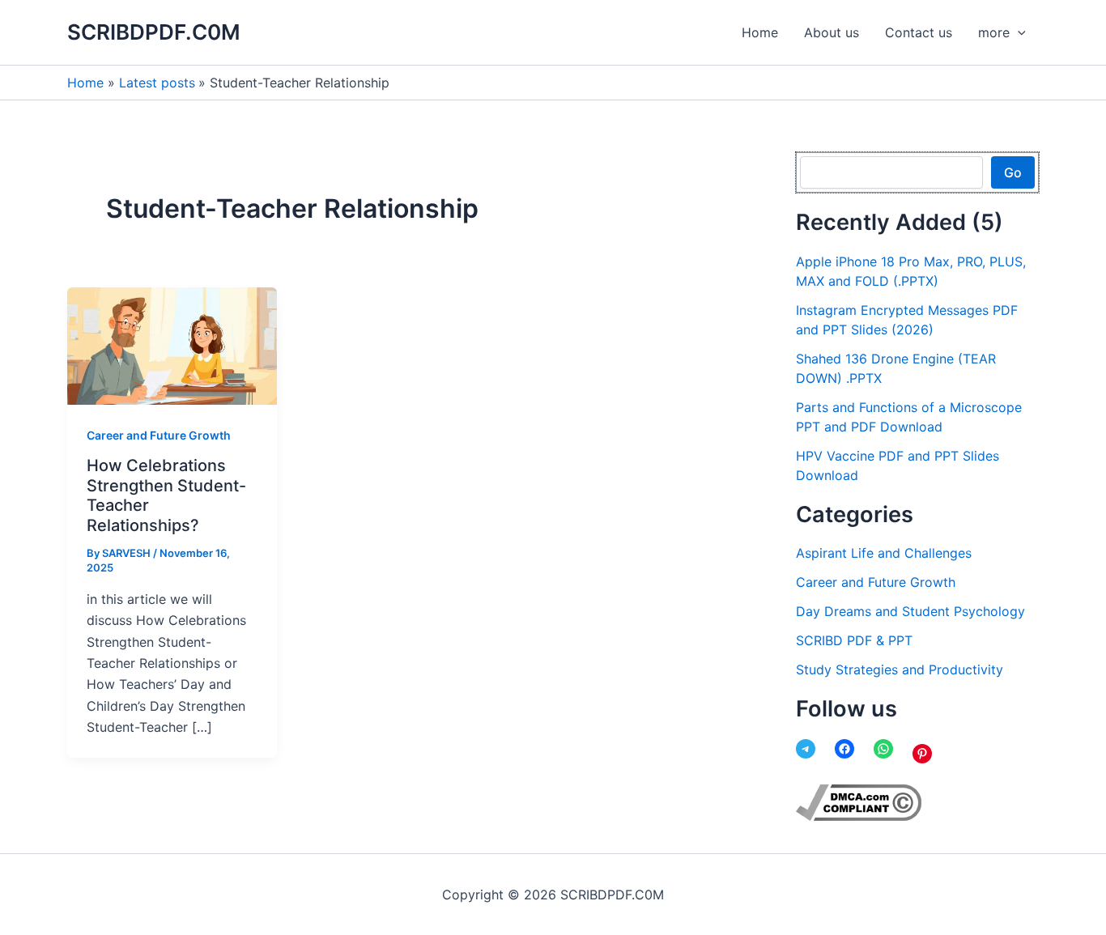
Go (1013, 172)
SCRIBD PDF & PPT (854, 640)
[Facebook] (844, 749)
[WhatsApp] (883, 749)
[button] (1018, 32)
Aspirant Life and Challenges (884, 553)
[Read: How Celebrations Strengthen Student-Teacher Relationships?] (172, 345)
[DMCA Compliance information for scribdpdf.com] (858, 801)
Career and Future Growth (159, 435)
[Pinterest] (922, 753)
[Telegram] (805, 749)
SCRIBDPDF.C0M (153, 32)
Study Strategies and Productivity (899, 669)
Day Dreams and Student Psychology (910, 611)
